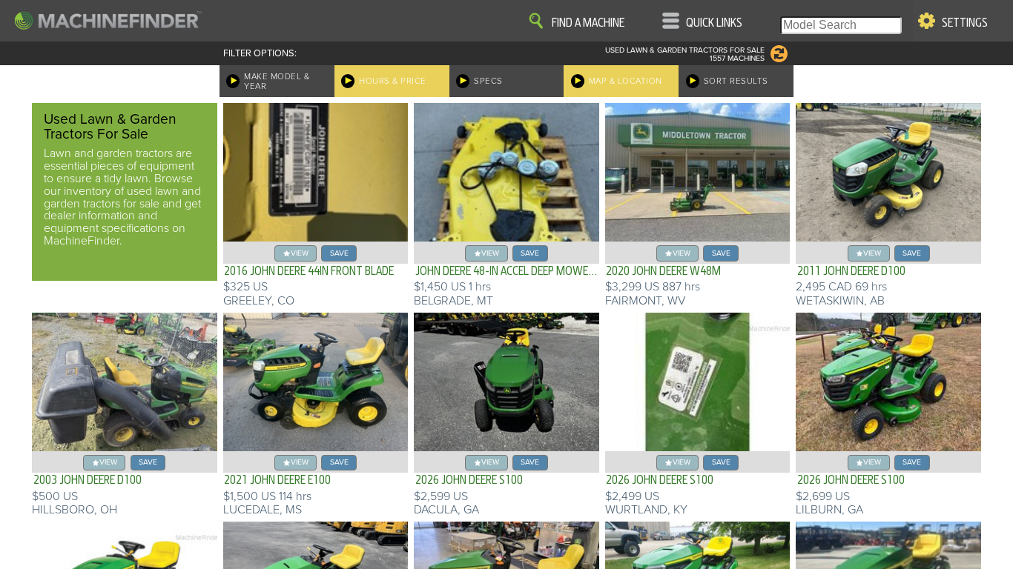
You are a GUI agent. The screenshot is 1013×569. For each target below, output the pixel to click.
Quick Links (714, 23)
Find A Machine (588, 23)
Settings (965, 23)
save (339, 253)
